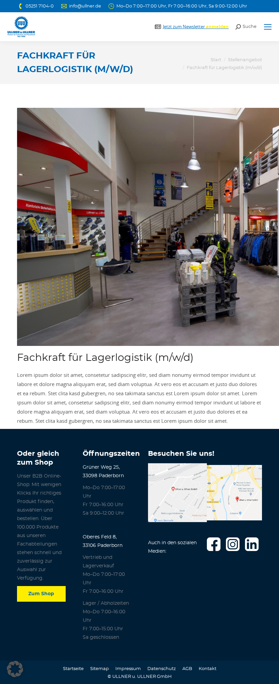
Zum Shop (41, 593)
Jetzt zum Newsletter (196, 27)
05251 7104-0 (40, 6)
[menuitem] (73, 669)
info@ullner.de (85, 6)
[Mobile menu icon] (267, 26)
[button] (15, 669)
